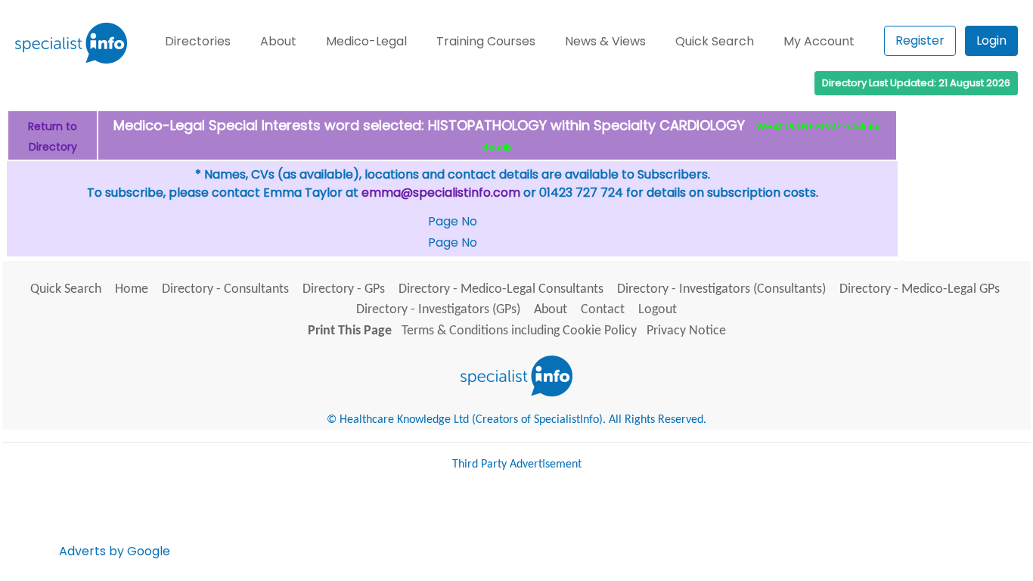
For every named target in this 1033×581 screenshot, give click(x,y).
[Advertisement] (448, 521)
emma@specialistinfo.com (440, 192)
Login (991, 40)
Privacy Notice (686, 331)
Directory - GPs (343, 289)
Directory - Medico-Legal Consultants (501, 289)
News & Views (605, 41)
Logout (657, 310)
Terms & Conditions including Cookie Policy (519, 331)
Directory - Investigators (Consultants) (721, 289)
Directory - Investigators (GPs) (438, 310)
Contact (603, 310)
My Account (819, 41)
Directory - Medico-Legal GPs (919, 289)
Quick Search (714, 41)
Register (920, 40)
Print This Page (350, 331)
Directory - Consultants (225, 289)
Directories (198, 41)
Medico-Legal (366, 41)
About (278, 41)
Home (131, 289)
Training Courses (485, 41)
